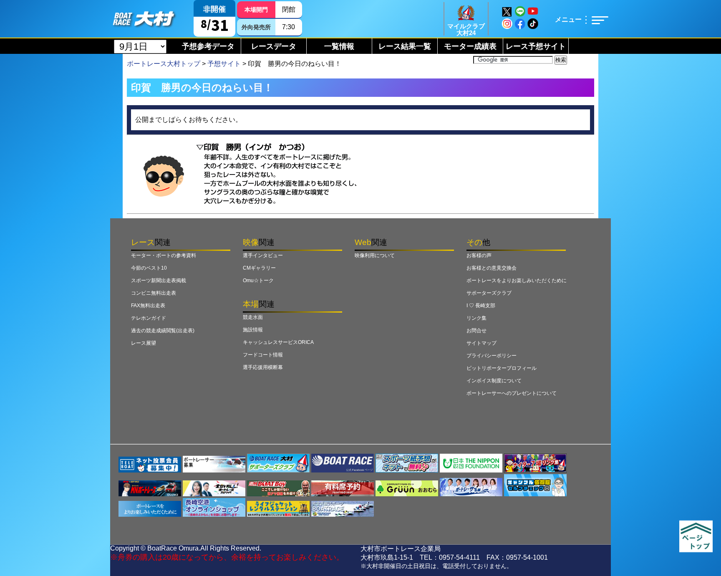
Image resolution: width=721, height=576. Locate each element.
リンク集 (476, 318)
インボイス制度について (494, 381)
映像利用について (375, 255)
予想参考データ (208, 46)
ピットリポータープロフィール (501, 368)
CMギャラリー (259, 268)
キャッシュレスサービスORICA (278, 342)
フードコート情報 (263, 355)
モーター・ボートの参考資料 (163, 255)
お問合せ (476, 330)
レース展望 (143, 343)
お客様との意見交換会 (491, 268)
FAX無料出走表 (148, 305)
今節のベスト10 (149, 268)
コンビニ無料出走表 (153, 293)
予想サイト (224, 63)
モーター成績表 (470, 46)
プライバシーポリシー (491, 356)
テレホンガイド (148, 318)
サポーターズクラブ (489, 293)
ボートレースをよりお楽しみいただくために (516, 280)
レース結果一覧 (404, 46)
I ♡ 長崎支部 (480, 305)
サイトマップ (481, 343)
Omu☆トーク (258, 280)
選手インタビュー (263, 255)
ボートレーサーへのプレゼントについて (511, 393)
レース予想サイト (536, 46)
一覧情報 (339, 46)
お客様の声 (479, 255)
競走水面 (253, 317)
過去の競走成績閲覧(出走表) (162, 330)
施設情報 (253, 330)
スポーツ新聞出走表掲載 (158, 280)
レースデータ (273, 46)
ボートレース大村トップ (163, 63)
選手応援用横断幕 (263, 367)
